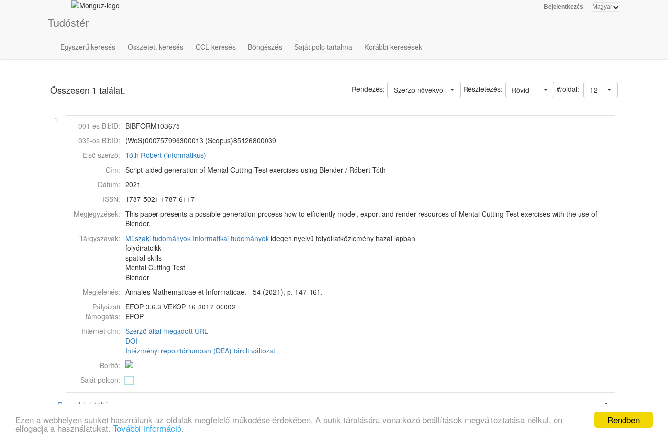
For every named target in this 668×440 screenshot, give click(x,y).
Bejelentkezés (563, 6)
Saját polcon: (100, 380)
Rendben (623, 420)
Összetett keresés (155, 47)
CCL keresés (216, 47)
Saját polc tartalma (323, 47)
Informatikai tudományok (231, 238)
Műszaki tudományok (158, 238)
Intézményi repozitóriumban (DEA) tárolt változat (200, 350)
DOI (131, 341)
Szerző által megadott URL (166, 331)
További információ (147, 428)
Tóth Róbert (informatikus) (165, 155)
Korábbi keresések (393, 47)
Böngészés (265, 47)
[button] (600, 90)
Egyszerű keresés (87, 47)
